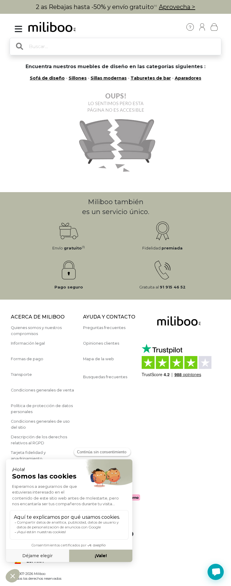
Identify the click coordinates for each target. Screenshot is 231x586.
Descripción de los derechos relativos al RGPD (39, 440)
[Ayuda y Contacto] (190, 27)
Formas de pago (27, 359)
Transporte (21, 374)
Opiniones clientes (101, 343)
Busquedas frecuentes (105, 377)
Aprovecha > (177, 7)
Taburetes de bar (151, 78)
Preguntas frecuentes (104, 327)
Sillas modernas (109, 78)
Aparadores (188, 78)
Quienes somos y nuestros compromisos (36, 330)
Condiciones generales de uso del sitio (40, 424)
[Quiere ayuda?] (216, 572)
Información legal (28, 343)
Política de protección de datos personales (42, 408)
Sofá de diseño (47, 78)
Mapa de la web (98, 359)
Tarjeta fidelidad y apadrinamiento (28, 455)
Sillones (78, 78)
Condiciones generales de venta (42, 390)
